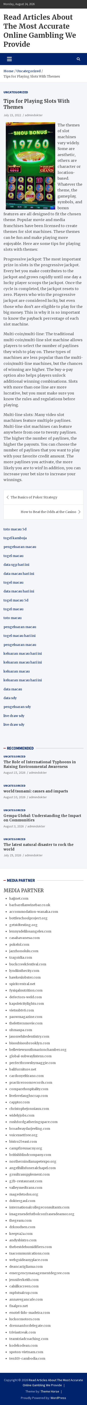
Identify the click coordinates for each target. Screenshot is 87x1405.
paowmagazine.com (25, 1017)
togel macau (13, 609)
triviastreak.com (22, 1332)
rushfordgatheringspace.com (33, 1122)
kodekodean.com (23, 1345)
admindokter (34, 115)
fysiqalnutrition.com (25, 990)
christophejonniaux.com (29, 1109)
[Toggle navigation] (9, 59)
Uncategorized (15, 92)
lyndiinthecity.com (24, 971)
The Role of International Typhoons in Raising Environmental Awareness (39, 764)
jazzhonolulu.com (23, 951)
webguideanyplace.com (28, 1260)
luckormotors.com (24, 1319)
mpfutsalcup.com (23, 1293)
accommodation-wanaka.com (33, 912)
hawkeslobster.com (25, 977)
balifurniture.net (22, 1069)
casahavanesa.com (24, 938)
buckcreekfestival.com (27, 964)
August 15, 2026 (14, 772)
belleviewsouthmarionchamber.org (38, 1050)
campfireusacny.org (25, 1148)
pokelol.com (19, 944)
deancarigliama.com (26, 1266)
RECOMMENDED (20, 748)
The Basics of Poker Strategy (34, 497)
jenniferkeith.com (24, 1280)
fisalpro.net (18, 1306)
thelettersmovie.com (25, 1023)
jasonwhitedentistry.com (29, 1036)
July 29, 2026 (12, 855)
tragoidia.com (20, 957)
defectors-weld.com (25, 997)
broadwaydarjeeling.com (29, 1129)
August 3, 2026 (13, 826)
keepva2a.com (20, 1234)
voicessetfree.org (23, 1135)
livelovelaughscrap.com (28, 1096)
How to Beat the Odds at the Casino (48, 512)
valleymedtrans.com (25, 1188)
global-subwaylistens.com (30, 1056)
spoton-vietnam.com (26, 1352)
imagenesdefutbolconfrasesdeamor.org (41, 1214)
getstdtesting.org (23, 925)
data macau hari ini (18, 591)
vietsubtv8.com (21, 1010)
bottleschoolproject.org (28, 918)
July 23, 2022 (12, 115)
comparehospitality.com (28, 1089)
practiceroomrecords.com (30, 1082)
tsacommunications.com (29, 1253)
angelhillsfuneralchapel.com (32, 1168)
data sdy (10, 698)
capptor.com (19, 1102)
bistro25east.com (23, 1141)
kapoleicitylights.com (26, 1003)
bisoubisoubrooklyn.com (29, 1043)
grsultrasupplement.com (29, 1174)
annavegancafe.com (26, 1299)
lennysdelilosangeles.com (30, 931)
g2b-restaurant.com (25, 1181)
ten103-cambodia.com (27, 1358)
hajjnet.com (18, 898)
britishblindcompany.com (30, 1155)
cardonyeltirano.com (26, 1076)
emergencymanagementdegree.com (39, 1273)
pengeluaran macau (19, 645)
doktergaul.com (22, 1201)
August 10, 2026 (14, 797)
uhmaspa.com (20, 1030)
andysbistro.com (22, 1240)
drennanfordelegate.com (30, 1326)
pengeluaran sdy (17, 707)
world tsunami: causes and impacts (35, 791)
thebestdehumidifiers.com (30, 1247)
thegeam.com (20, 1220)
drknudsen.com (22, 1227)
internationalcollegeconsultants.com (39, 1207)
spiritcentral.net (22, 984)
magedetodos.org (23, 1194)
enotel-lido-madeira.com (29, 1313)
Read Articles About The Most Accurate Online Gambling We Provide (39, 31)
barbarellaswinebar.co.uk (29, 905)
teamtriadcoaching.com (28, 1339)
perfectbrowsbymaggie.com (32, 1063)
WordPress (58, 1398)
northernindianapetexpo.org (32, 1161)
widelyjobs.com (21, 1115)
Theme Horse (50, 1391)
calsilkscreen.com (24, 1286)
